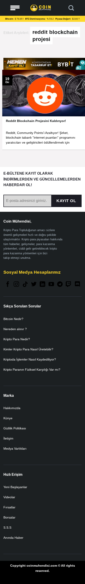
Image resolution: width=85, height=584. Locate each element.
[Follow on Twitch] (68, 285)
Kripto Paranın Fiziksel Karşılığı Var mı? (31, 369)
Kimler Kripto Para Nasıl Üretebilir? (28, 349)
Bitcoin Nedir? (13, 319)
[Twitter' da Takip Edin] (33, 285)
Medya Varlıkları (15, 448)
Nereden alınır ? (15, 329)
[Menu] (15, 8)
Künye (7, 418)
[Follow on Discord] (77, 285)
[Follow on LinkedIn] (42, 285)
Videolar (9, 497)
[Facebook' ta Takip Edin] (7, 285)
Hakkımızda (11, 408)
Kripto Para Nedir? (16, 339)
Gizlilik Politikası (14, 428)
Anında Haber (13, 537)
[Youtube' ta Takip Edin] (51, 285)
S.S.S (7, 527)
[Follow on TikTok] (25, 285)
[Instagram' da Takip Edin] (16, 285)
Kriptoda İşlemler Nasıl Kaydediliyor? (29, 359)
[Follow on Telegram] (60, 285)
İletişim (8, 438)
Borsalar (9, 517)
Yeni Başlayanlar (15, 487)
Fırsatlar (9, 507)
